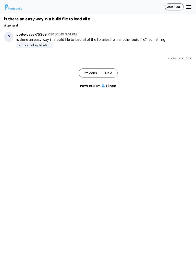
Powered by (90, 85)
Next (109, 73)
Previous (90, 73)
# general (11, 25)
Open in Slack (180, 58)
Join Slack (174, 7)
